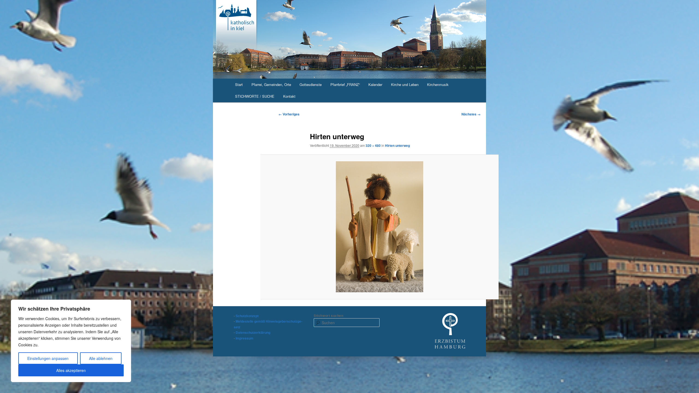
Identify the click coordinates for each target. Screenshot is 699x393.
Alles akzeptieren (71, 370)
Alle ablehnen (100, 358)
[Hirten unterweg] (379, 226)
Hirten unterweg (397, 145)
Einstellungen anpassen (48, 358)
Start (239, 84)
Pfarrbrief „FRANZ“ (345, 84)
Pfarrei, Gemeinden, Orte (271, 84)
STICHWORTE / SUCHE (254, 96)
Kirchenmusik (438, 84)
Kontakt (289, 96)
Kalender (375, 84)
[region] (71, 341)
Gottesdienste (311, 84)
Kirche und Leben (405, 84)
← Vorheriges (289, 114)
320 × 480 (373, 145)
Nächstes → (471, 114)
